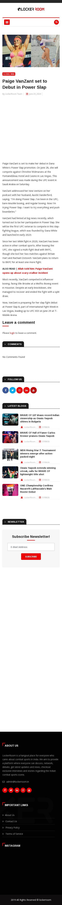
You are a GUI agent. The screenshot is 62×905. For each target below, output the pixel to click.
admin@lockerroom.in (17, 781)
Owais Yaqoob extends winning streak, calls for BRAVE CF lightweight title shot (38, 471)
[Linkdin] (17, 791)
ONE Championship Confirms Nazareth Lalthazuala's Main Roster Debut (36, 488)
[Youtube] (29, 791)
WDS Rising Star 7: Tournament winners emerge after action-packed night (38, 453)
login (12, 332)
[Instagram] (23, 791)
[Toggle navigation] (7, 22)
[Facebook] (4, 791)
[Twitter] (11, 791)
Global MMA (8, 74)
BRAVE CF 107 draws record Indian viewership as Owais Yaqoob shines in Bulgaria (39, 418)
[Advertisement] (31, 127)
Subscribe (31, 556)
